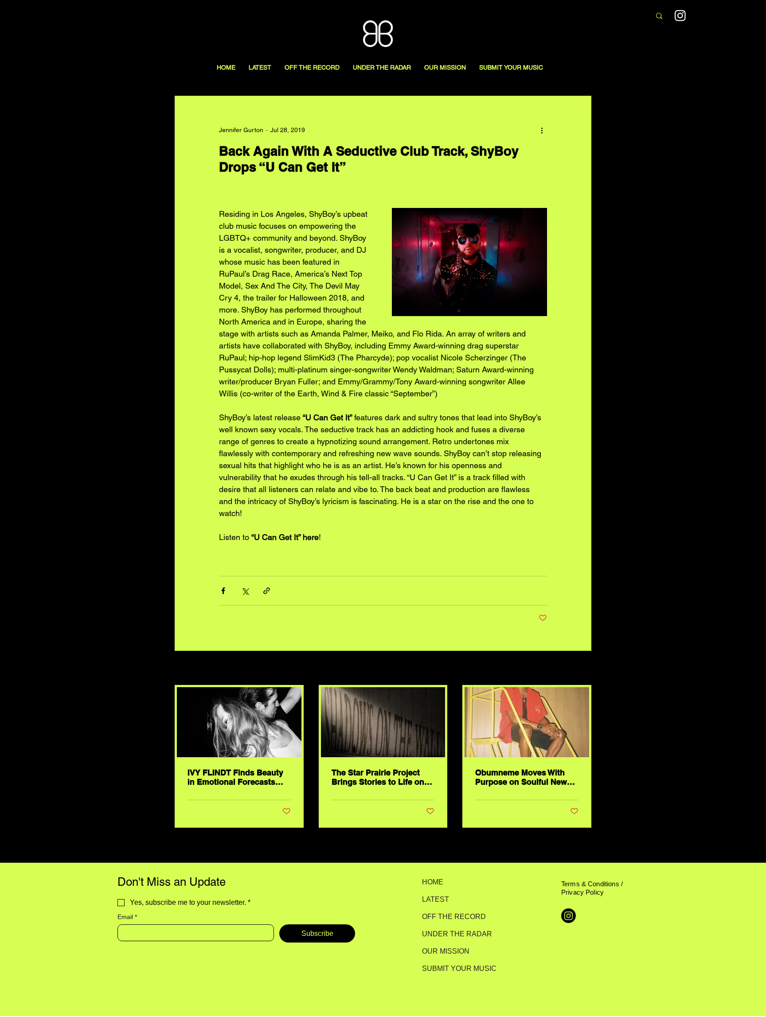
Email (127, 916)
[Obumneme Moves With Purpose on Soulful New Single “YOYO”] (527, 722)
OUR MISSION (445, 951)
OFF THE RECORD (453, 916)
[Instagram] (680, 15)
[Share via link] (266, 591)
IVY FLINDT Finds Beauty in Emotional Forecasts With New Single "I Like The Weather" (235, 777)
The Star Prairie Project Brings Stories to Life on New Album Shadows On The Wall (379, 777)
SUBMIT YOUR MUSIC (453, 968)
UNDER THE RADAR (453, 934)
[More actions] (541, 130)
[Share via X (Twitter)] (245, 591)
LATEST (435, 899)
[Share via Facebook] (223, 591)
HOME (432, 882)
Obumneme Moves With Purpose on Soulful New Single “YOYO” (521, 777)
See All (581, 668)
